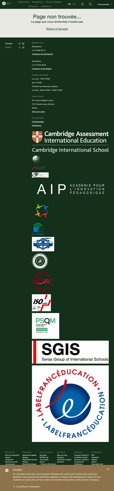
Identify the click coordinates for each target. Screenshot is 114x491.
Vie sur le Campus (53, 2)
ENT (93, 455)
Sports (42, 462)
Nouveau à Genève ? (81, 460)
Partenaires (36, 126)
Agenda (94, 460)
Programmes (37, 2)
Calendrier (95, 457)
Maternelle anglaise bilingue (29, 456)
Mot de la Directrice (12, 455)
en (74, 4)
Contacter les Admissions (42, 54)
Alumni (94, 462)
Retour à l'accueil (57, 29)
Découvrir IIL (23, 2)
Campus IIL (9, 460)
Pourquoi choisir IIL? (81, 455)
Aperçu (7, 457)
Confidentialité (38, 122)
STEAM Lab (44, 457)
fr (69, 4)
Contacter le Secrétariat (41, 69)
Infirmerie (60, 462)
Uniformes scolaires (64, 460)
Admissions (46, 7)
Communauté (103, 5)
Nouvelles (43, 455)
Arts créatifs (44, 460)
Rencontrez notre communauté (11, 463)
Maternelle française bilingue (29, 461)
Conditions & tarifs (81, 457)
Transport (60, 457)
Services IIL (33, 7)
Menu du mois (62, 455)
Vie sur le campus (46, 452)
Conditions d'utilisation (28, 487)
